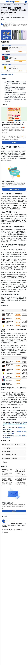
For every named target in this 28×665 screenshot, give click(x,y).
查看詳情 (8, 51)
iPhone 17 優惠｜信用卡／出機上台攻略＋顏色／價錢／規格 (15, 424)
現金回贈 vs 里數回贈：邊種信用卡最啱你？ (7, 480)
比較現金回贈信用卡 (14, 189)
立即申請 (20, 51)
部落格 (8, 4)
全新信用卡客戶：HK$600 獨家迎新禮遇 (25, 362)
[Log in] (26, 2)
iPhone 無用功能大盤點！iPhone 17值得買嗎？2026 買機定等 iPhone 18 (19, 4)
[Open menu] (2, 1)
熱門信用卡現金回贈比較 (8, 181)
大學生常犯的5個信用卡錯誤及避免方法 (20, 479)
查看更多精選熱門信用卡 (7, 74)
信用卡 (5, 4)
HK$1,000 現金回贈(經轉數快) (24, 322)
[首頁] (1, 4)
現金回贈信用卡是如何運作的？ (7, 470)
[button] (14, 444)
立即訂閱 (14, 511)
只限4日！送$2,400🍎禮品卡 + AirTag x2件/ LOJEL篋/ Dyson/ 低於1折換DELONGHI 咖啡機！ (13, 124)
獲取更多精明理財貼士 (7, 503)
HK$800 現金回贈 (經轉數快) (25, 326)
